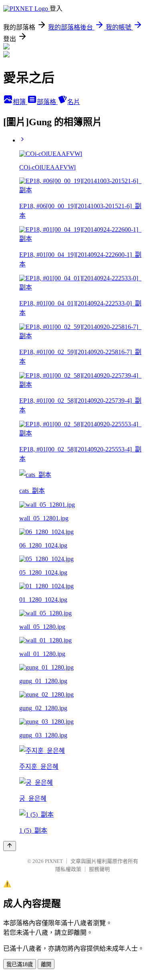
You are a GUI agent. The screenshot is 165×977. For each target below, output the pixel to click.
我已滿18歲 (19, 964)
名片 (73, 101)
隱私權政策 (68, 869)
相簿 (20, 101)
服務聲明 (99, 869)
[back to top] (9, 846)
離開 (46, 964)
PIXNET (54, 861)
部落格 (47, 101)
